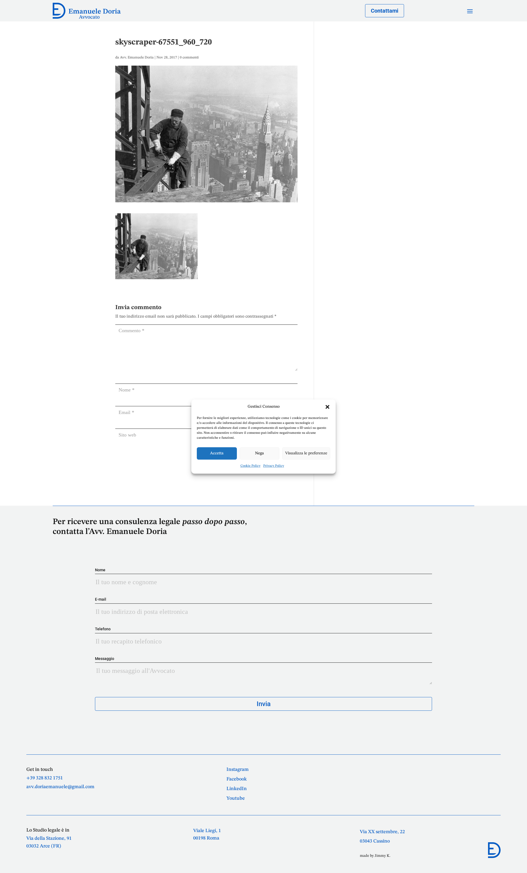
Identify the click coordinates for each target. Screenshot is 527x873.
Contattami (384, 10)
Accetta (216, 453)
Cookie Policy (250, 466)
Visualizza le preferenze (306, 453)
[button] (327, 407)
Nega (259, 453)
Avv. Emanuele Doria (137, 57)
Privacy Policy (273, 466)
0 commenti (189, 57)
